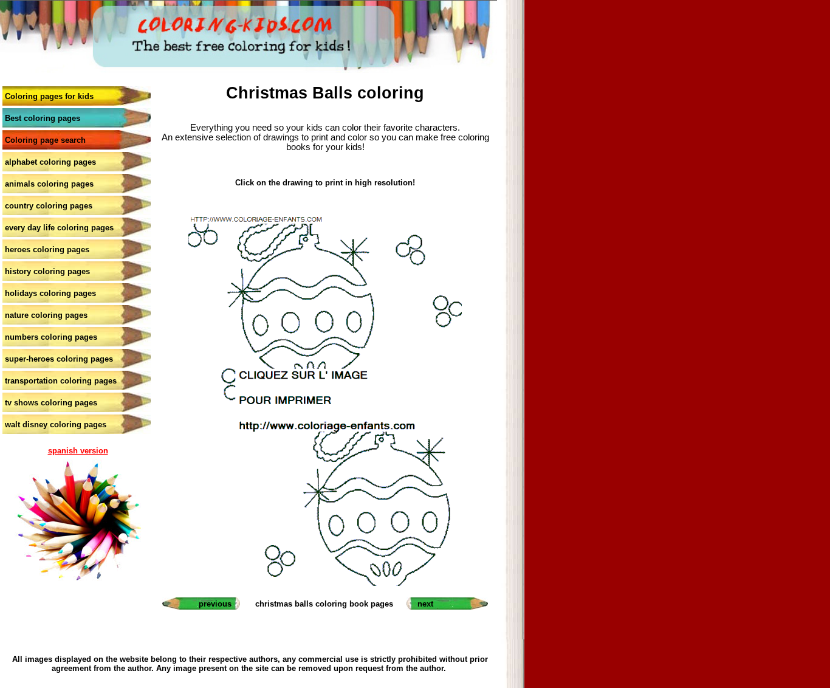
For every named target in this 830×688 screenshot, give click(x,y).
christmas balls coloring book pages (324, 603)
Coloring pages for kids (49, 96)
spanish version (78, 450)
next (425, 603)
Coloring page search (45, 140)
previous (215, 603)
